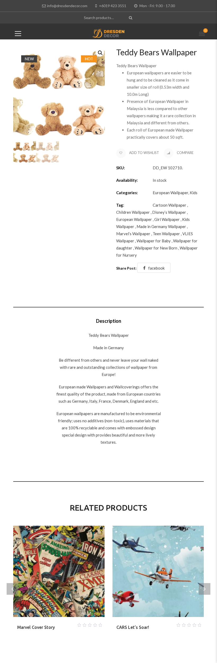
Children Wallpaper (133, 212)
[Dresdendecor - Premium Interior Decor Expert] (108, 32)
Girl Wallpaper (167, 219)
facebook (156, 268)
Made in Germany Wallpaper (161, 226)
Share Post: (126, 268)
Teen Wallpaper (166, 233)
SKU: (120, 167)
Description (108, 321)
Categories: (127, 192)
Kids (193, 192)
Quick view (65, 623)
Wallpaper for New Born (156, 248)
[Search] (131, 18)
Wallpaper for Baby (154, 240)
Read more (52, 623)
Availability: (127, 180)
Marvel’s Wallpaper (133, 233)
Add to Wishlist (143, 153)
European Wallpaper (170, 192)
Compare (184, 153)
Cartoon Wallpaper (169, 205)
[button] (100, 52)
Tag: (120, 205)
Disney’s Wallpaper (169, 212)
